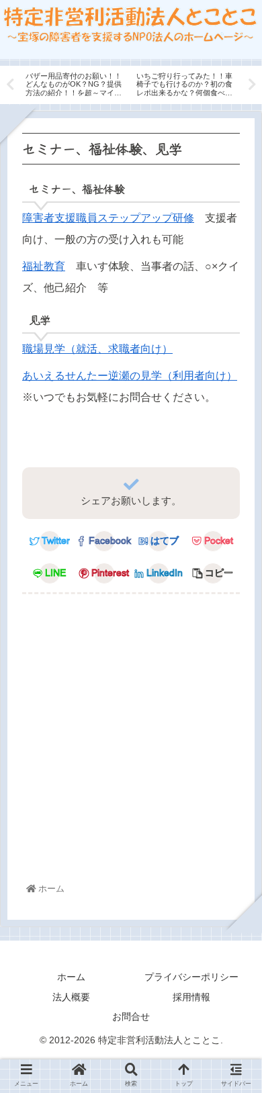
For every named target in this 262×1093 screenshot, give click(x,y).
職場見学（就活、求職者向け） (97, 348)
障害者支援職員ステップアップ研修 (108, 218)
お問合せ (131, 1016)
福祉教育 (43, 266)
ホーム (71, 976)
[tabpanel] (75, 82)
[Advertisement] (131, 741)
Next (252, 84)
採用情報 (191, 997)
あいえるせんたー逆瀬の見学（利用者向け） (129, 375)
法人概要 (71, 997)
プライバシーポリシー (191, 976)
